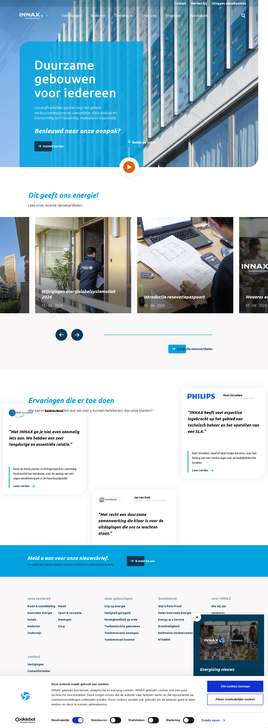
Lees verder (21, 486)
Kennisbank (199, 15)
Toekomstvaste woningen (121, 633)
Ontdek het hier (53, 146)
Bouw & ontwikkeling (41, 606)
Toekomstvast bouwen (119, 639)
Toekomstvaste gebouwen (122, 626)
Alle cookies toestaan (235, 686)
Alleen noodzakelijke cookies (235, 699)
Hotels (31, 619)
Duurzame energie (39, 612)
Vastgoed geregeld (117, 612)
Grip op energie (114, 606)
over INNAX (221, 598)
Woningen (64, 619)
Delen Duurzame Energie (174, 612)
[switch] (115, 720)
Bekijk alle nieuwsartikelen (194, 349)
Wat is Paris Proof (170, 606)
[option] (83, 265)
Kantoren (33, 626)
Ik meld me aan (145, 561)
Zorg (61, 626)
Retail (62, 606)
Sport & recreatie (70, 612)
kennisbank (167, 598)
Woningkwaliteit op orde (120, 619)
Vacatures (218, 612)
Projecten (173, 15)
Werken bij (199, 3)
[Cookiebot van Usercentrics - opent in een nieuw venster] (25, 720)
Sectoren (98, 15)
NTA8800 (164, 639)
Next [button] (77, 335)
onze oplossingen (118, 598)
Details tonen (210, 720)
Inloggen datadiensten (229, 3)
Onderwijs (34, 633)
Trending (121, 15)
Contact (180, 3)
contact (33, 656)
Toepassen (243, 15)
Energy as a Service (171, 619)
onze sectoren (38, 598)
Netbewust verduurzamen (175, 633)
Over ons (149, 15)
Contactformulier (38, 671)
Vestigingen (35, 664)
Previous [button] (61, 335)
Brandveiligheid (169, 626)
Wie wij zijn (218, 606)
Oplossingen (71, 15)
